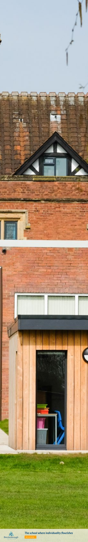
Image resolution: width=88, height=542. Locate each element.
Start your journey (30, 537)
